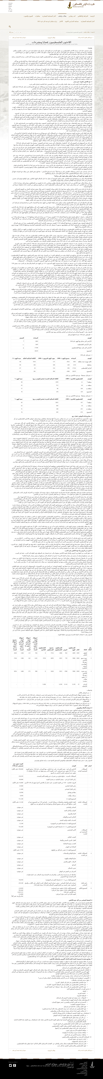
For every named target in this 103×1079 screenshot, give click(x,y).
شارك (12, 32)
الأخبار (61, 21)
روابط (10, 8)
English (10, 3)
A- (15, 32)
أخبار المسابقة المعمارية (49, 16)
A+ (20, 32)
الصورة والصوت (28, 16)
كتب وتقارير (72, 16)
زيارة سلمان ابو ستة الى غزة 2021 (47, 21)
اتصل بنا (10, 11)
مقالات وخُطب (62, 16)
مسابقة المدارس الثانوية (72, 21)
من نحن (10, 9)
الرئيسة (92, 16)
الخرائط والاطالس (83, 16)
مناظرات (37, 16)
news (10, 4)
